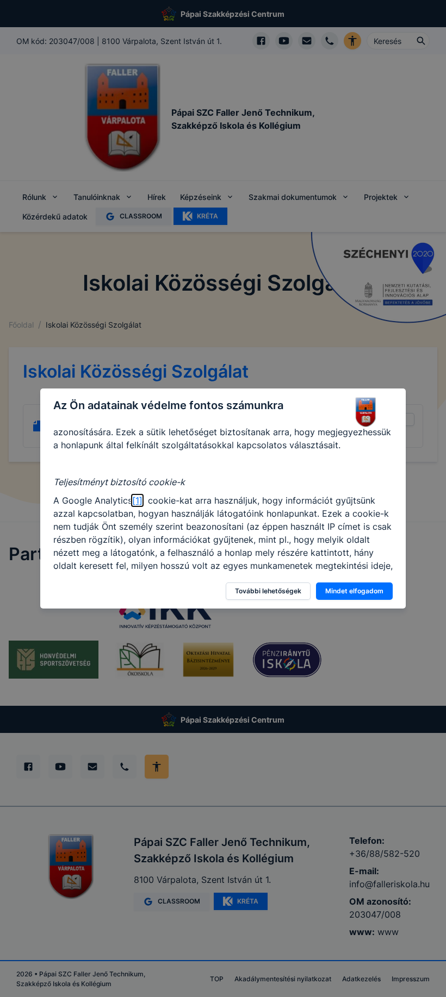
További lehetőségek (268, 591)
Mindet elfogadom (354, 591)
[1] (137, 500)
